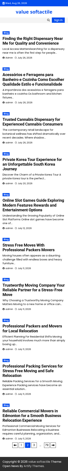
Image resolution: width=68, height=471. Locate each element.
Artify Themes (34, 466)
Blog (6, 32)
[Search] (48, 20)
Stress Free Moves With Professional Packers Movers (29, 247)
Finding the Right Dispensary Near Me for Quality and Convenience (33, 41)
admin (9, 102)
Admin (9, 57)
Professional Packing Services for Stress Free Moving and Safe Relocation (33, 371)
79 (46, 445)
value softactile (34, 11)
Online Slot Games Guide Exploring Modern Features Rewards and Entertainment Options (33, 205)
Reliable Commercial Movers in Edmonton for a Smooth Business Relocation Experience (32, 416)
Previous (15, 445)
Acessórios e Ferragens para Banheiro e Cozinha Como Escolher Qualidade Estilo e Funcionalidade (33, 79)
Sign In (58, 20)
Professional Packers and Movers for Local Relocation (32, 328)
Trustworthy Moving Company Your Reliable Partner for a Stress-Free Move (34, 290)
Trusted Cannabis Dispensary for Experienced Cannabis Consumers (33, 121)
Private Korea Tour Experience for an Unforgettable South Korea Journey (32, 164)
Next (53, 445)
